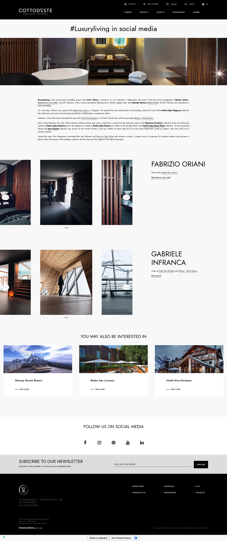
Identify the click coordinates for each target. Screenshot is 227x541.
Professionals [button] (179, 12)
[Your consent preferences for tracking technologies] (4, 537)
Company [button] (128, 12)
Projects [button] (160, 12)
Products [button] (144, 12)
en (207, 4)
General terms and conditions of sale (181, 528)
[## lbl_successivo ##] (126, 197)
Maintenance (170, 492)
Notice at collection (98, 538)
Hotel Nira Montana (89, 118)
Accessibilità (198, 528)
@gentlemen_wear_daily (47, 102)
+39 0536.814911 (29, 502)
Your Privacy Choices (121, 538)
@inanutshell (153, 102)
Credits (206, 528)
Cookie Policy (164, 528)
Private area (138, 486)
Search (191, 4)
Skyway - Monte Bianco (144, 118)
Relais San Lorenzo (81, 110)
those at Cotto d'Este (105, 136)
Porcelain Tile (138, 492)
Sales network (153, 4)
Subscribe (201, 464)
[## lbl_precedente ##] (5, 197)
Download (169, 486)
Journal (196, 12)
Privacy (157, 528)
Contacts (132, 4)
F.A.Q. (197, 486)
